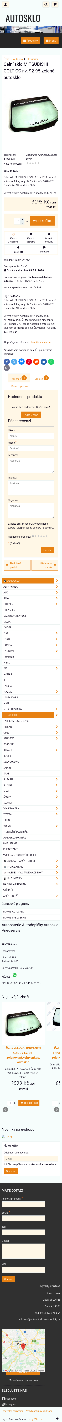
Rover (7, 755)
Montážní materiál (41, 342)
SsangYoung (11, 761)
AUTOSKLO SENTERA (23, 24)
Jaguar (7, 674)
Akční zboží (10, 896)
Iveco (6, 662)
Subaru (8, 779)
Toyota (7, 814)
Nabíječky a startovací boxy (25, 872)
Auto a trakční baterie (21, 860)
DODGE (7, 627)
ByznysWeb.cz (34, 1419)
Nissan (7, 726)
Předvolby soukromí (12, 1411)
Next (56, 1110)
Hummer (8, 656)
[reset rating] (33, 536)
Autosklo (13, 580)
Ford (6, 639)
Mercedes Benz (12, 709)
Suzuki (7, 785)
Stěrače (8, 890)
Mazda (7, 691)
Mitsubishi (10, 715)
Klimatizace (10, 849)
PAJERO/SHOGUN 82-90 (16, 721)
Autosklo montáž (14, 837)
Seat (6, 791)
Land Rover (10, 697)
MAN (6, 703)
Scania (7, 802)
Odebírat (11, 1171)
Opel (6, 732)
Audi (6, 592)
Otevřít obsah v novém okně (24, 1380)
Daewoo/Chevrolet (15, 615)
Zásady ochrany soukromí (39, 1411)
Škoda (7, 796)
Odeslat (47, 550)
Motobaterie (15, 866)
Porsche (8, 744)
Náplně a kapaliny (14, 884)
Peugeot (8, 738)
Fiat (5, 633)
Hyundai (8, 651)
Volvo (7, 826)
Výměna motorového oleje (20, 855)
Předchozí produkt (15, 565)
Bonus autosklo (13, 911)
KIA (5, 668)
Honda (7, 645)
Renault (8, 750)
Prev (5, 1110)
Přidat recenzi (31, 415)
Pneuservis (10, 843)
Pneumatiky (14, 878)
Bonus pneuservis (14, 917)
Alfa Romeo (10, 586)
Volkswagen (11, 808)
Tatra (7, 820)
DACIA (7, 621)
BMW (6, 598)
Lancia (7, 685)
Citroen (8, 604)
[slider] (33, 163)
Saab (6, 773)
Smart (7, 767)
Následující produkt (46, 565)
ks (15, 1103)
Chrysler (9, 610)
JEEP (5, 680)
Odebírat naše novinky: (16, 1152)
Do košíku (43, 221)
